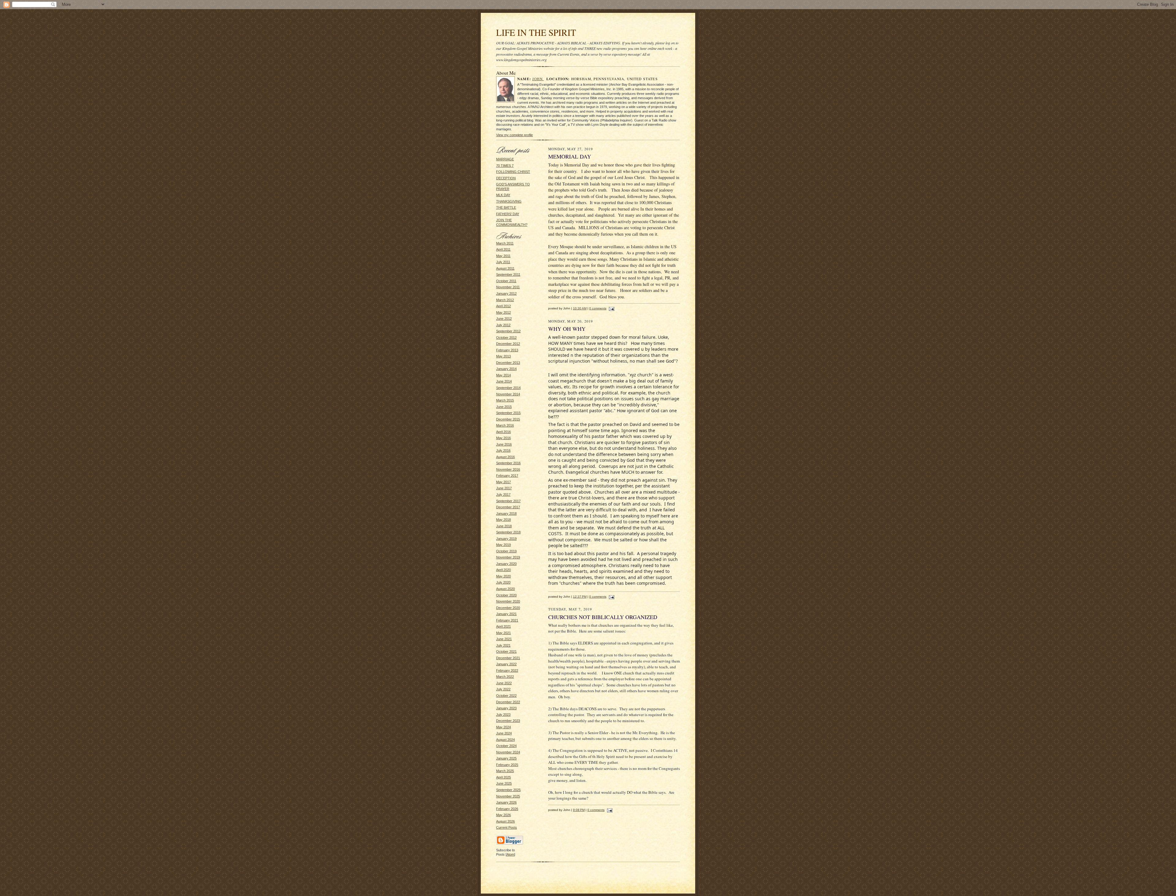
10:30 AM (579, 308)
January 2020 (506, 564)
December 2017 (508, 507)
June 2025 (504, 783)
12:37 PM (579, 596)
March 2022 (505, 676)
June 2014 (504, 381)
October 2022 (506, 695)
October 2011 (506, 281)
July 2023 (503, 714)
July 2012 (503, 325)
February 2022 (507, 670)
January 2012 (506, 293)
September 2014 (508, 388)
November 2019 (508, 557)
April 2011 (503, 249)
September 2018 (508, 532)
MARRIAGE (505, 159)
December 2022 (508, 702)
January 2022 (506, 664)
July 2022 (503, 689)
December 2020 (508, 608)
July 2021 (503, 645)
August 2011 (505, 268)
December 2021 (508, 658)
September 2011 (508, 274)
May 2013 (503, 356)
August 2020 (505, 589)
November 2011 (508, 287)
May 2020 (503, 576)
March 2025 (505, 771)
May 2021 (503, 633)
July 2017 (503, 494)
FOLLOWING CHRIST (513, 172)
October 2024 (506, 746)
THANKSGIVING (509, 201)
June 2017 (504, 488)
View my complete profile (514, 135)
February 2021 (507, 620)
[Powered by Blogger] (509, 844)
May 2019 (503, 545)
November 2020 (508, 601)
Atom (510, 854)
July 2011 (503, 262)
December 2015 (508, 419)
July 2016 (503, 450)
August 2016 (505, 457)
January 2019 (506, 538)
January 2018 (506, 513)
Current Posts (506, 827)
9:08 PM (579, 810)
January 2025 (506, 758)
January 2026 (506, 802)
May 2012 (503, 312)
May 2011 (503, 256)
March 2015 (505, 400)
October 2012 (506, 337)
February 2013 (507, 350)
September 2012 (508, 331)
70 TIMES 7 (505, 165)
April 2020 (503, 570)
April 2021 (503, 626)
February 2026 (507, 809)
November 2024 (508, 752)
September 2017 (508, 501)
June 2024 (504, 733)
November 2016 (508, 469)
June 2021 (504, 639)
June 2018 (504, 526)
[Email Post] (610, 308)
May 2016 (503, 438)
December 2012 (508, 343)
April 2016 (503, 432)
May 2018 (503, 519)
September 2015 (508, 413)
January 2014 (506, 369)
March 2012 (505, 300)
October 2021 (506, 651)
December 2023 (508, 720)
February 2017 (507, 475)
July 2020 (503, 582)
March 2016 (505, 425)
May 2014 (503, 375)
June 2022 (504, 683)
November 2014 (508, 394)
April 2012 (503, 306)
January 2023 (506, 708)
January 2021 (506, 614)
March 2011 (505, 243)
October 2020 (506, 595)
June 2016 (504, 444)
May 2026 (503, 815)
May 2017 (503, 482)
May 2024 (503, 727)
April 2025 (503, 777)
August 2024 (505, 739)
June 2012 (504, 318)
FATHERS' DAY (507, 214)
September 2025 (508, 790)
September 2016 (508, 463)
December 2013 (508, 362)
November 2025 (508, 796)
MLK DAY (503, 195)
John (538, 79)
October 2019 (506, 551)
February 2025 (507, 765)
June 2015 (504, 407)
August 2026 (505, 821)
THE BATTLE (506, 207)
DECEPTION (506, 178)
